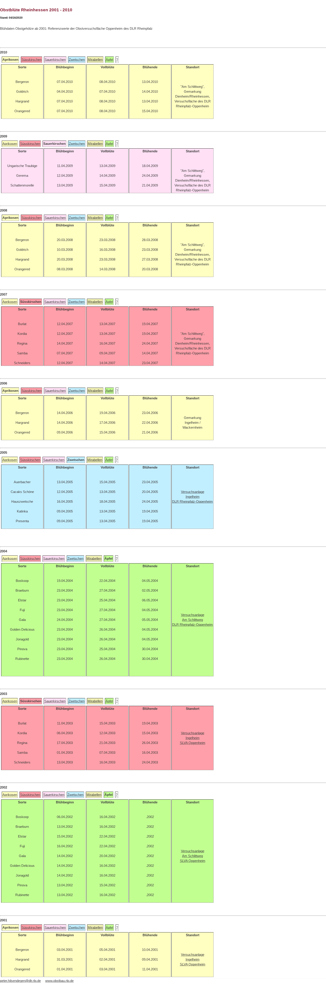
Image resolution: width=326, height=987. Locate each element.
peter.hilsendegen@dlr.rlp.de (20, 981)
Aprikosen (9, 143)
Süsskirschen (31, 59)
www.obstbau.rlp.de (59, 981)
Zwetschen (77, 59)
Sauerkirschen (55, 59)
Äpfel (109, 59)
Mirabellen (95, 59)
